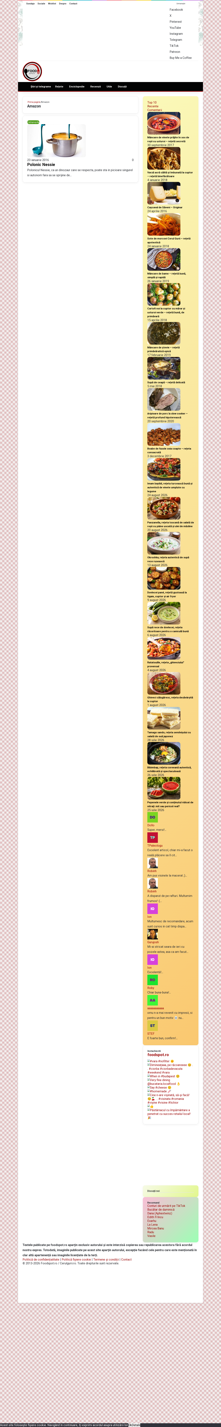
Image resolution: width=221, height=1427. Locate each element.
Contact (73, 3)
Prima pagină (33, 102)
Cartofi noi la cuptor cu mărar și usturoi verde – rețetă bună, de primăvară (166, 312)
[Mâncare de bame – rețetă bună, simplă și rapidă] (163, 269)
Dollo (150, 825)
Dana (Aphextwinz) (159, 1213)
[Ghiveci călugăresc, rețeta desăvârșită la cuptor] (163, 693)
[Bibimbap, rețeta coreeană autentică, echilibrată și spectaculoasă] (163, 763)
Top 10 (152, 102)
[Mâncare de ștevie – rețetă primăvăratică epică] (163, 343)
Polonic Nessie (41, 164)
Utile (109, 86)
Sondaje (30, 3)
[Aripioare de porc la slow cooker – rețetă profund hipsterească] (163, 409)
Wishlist (52, 3)
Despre (62, 3)
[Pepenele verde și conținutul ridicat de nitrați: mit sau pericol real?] (163, 798)
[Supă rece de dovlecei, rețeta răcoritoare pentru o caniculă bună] (163, 623)
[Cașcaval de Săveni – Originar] (163, 203)
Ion (149, 917)
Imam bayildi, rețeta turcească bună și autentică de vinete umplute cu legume (169, 487)
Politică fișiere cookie (76, 1259)
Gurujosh (153, 942)
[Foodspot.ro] (32, 71)
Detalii (136, 1425)
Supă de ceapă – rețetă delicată (166, 382)
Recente (152, 106)
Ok (130, 1425)
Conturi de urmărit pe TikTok (166, 1206)
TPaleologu (155, 845)
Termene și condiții (106, 1259)
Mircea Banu (155, 1228)
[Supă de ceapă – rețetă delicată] (163, 378)
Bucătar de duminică (161, 1209)
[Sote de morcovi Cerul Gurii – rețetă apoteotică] (163, 234)
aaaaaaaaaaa (155, 1008)
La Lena (152, 1224)
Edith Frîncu (155, 1217)
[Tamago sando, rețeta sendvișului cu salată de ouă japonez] (163, 728)
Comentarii (154, 110)
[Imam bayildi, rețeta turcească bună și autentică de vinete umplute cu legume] (163, 479)
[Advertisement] (140, 70)
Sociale (41, 3)
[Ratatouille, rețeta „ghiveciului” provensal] (163, 658)
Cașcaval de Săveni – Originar (165, 207)
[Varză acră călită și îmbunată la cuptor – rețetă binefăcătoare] (163, 168)
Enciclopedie (76, 86)
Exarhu (151, 1221)
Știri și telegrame (41, 86)
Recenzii (95, 86)
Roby (150, 988)
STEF (151, 1033)
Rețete (59, 86)
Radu (150, 1232)
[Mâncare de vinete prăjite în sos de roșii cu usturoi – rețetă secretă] (163, 133)
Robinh (152, 871)
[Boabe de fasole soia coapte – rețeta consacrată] (163, 444)
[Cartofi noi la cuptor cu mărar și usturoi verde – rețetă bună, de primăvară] (163, 304)
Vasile (151, 1236)
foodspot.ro (158, 1054)
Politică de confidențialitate (41, 1259)
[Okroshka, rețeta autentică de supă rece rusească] (163, 553)
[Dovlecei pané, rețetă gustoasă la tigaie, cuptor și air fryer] (163, 588)
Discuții (122, 86)
